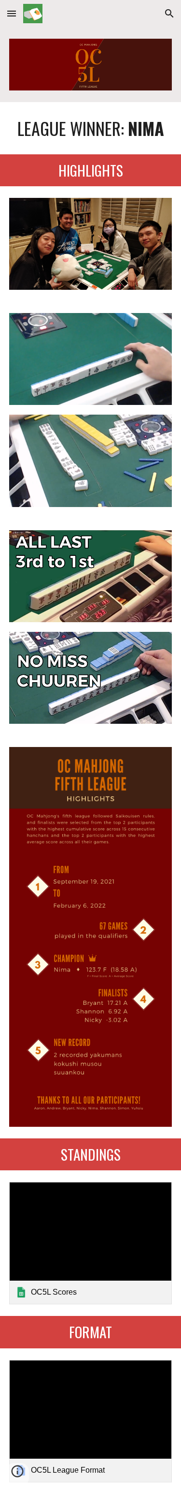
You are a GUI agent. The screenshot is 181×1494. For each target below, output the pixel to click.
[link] (90, 1243)
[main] (90, 128)
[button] (11, 13)
